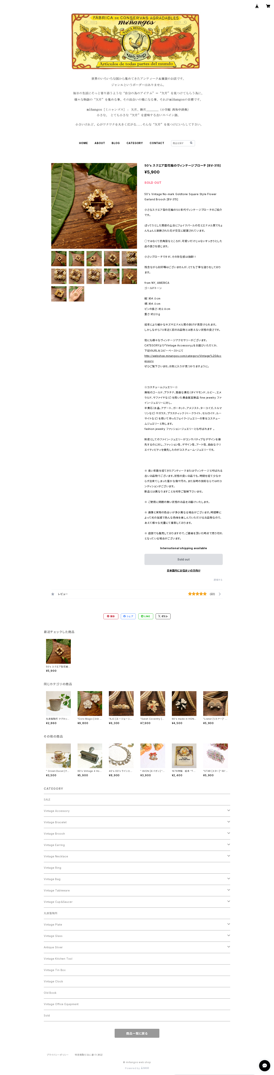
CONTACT (157, 143)
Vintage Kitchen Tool (58, 958)
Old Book (50, 992)
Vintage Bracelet (55, 822)
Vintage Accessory (57, 810)
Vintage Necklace (56, 856)
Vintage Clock (53, 981)
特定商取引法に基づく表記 (89, 1054)
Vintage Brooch (54, 833)
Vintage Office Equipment (61, 1004)
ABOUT (100, 143)
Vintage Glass (53, 935)
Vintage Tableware (57, 890)
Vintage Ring (52, 867)
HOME (83, 143)
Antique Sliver (53, 947)
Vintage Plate (53, 924)
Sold (47, 1015)
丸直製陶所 (51, 913)
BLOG (116, 143)
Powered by (133, 1068)
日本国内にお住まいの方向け (183, 570)
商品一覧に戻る (137, 1033)
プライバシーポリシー (58, 1054)
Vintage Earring (54, 845)
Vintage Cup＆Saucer (58, 901)
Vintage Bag (52, 879)
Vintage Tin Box (55, 970)
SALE (47, 799)
